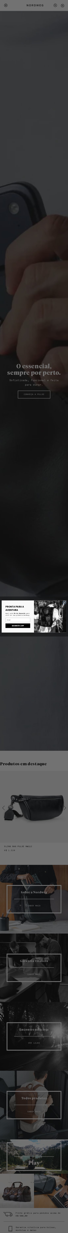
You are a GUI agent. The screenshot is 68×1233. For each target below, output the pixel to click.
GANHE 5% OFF (18, 625)
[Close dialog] (64, 602)
